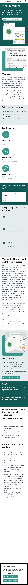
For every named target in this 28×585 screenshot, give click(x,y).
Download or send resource (11, 19)
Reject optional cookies (10, 580)
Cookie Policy (14, 573)
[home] (13, 1)
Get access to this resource (11, 377)
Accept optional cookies (10, 576)
